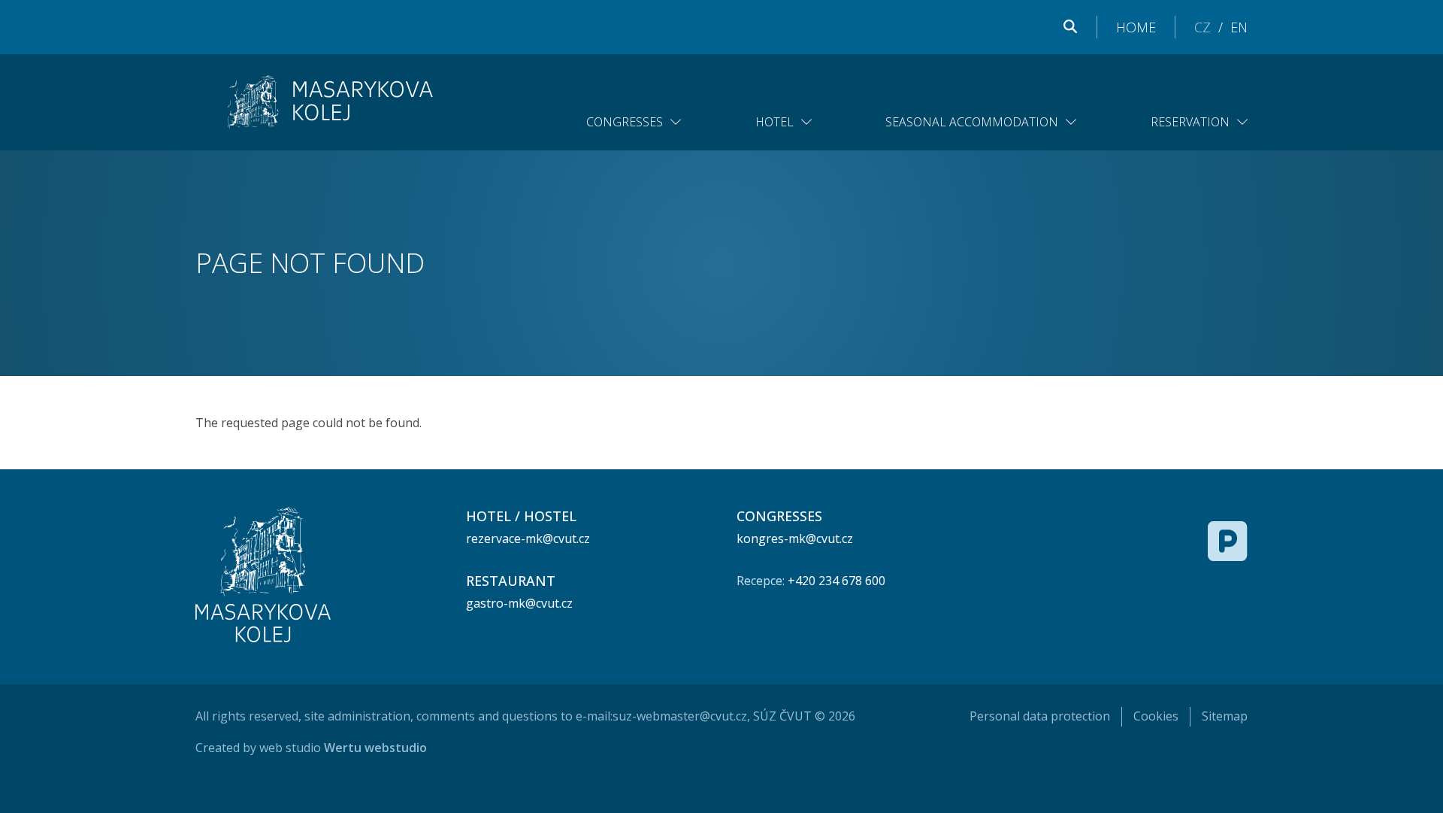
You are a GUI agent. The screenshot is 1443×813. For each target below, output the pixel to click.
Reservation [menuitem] (1190, 122)
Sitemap (1225, 716)
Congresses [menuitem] (624, 122)
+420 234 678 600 (836, 580)
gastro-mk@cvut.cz (519, 603)
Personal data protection (1040, 716)
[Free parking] (1228, 541)
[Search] (1070, 27)
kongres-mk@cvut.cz (795, 538)
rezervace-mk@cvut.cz (528, 538)
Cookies (1155, 716)
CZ (1202, 27)
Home (1136, 27)
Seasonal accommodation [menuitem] (971, 122)
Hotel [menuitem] (774, 122)
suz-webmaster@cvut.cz (680, 716)
